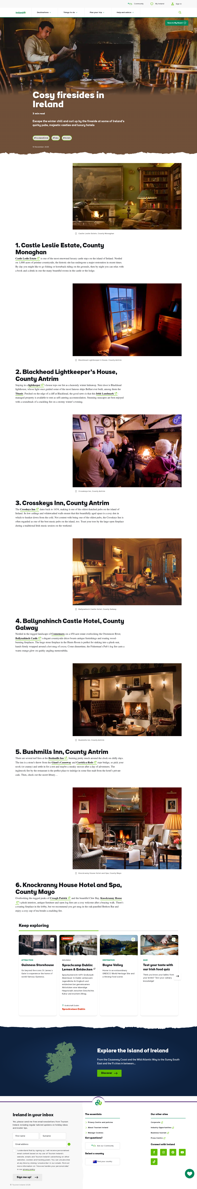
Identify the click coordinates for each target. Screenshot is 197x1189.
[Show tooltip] (69, 1144)
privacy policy (29, 1169)
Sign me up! (24, 1177)
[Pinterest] (173, 1152)
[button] (53, 939)
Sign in (178, 4)
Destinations (43, 12)
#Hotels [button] (67, 138)
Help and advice (124, 12)
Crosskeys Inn (27, 509)
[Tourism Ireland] (23, 12)
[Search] (178, 12)
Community (138, 4)
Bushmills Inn (56, 758)
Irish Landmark (105, 393)
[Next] (177, 976)
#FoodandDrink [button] (41, 138)
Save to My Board (175, 23)
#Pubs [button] (56, 138)
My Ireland (159, 4)
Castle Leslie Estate (25, 258)
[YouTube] (182, 1152)
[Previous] (19, 976)
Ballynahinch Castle (26, 638)
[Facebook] (154, 1152)
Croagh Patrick (58, 898)
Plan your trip (96, 12)
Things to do (69, 12)
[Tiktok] (154, 1161)
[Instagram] (163, 1152)
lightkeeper (34, 385)
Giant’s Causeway (61, 762)
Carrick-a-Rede (84, 762)
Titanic (19, 393)
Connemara (58, 634)
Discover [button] (106, 1073)
